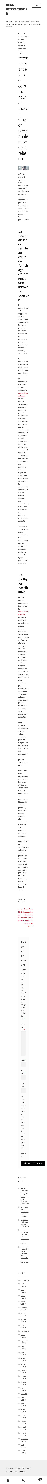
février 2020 (23, 1336)
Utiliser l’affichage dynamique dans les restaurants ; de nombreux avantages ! (25, 1196)
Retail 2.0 (18, 22)
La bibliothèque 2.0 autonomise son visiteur (23, 915)
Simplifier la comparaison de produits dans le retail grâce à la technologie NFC (28, 917)
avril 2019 (22, 1348)
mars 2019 (22, 1354)
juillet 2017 (23, 1452)
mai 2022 (24, 1280)
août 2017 (22, 1446)
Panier (36, 1478)
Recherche (23, 1480)
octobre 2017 (23, 1434)
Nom (23, 1060)
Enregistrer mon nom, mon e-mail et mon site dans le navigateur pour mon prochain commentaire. (23, 1128)
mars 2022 (22, 1291)
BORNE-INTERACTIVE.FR (16, 9)
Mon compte (8, 1480)
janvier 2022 (23, 1303)
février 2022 (23, 1297)
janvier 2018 (23, 1416)
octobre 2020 (23, 1320)
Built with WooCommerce (15, 1471)
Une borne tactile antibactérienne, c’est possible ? (24, 1211)
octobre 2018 (23, 1383)
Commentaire (23, 1027)
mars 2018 (22, 1405)
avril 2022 (22, 1285)
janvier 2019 (23, 1365)
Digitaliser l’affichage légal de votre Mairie (25, 1223)
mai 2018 (24, 1394)
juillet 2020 (23, 1326)
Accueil (11, 22)
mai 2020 (24, 1331)
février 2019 (23, 1359)
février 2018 (23, 1410)
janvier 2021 (23, 1314)
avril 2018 (22, 1399)
